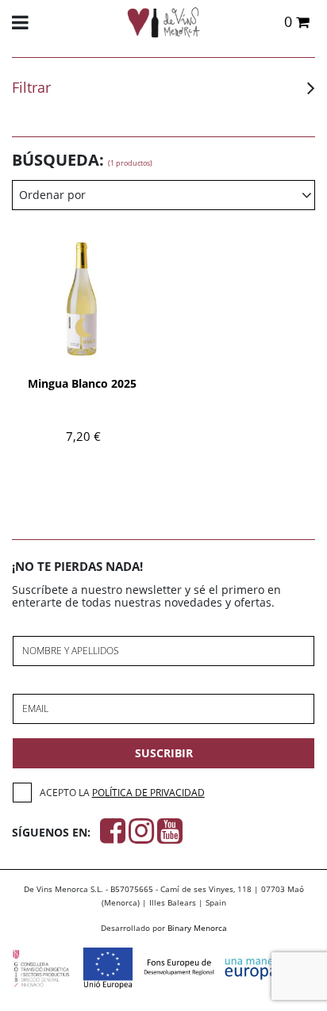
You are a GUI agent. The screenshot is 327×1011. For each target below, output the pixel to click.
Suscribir (164, 752)
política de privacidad (148, 792)
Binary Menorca (197, 927)
